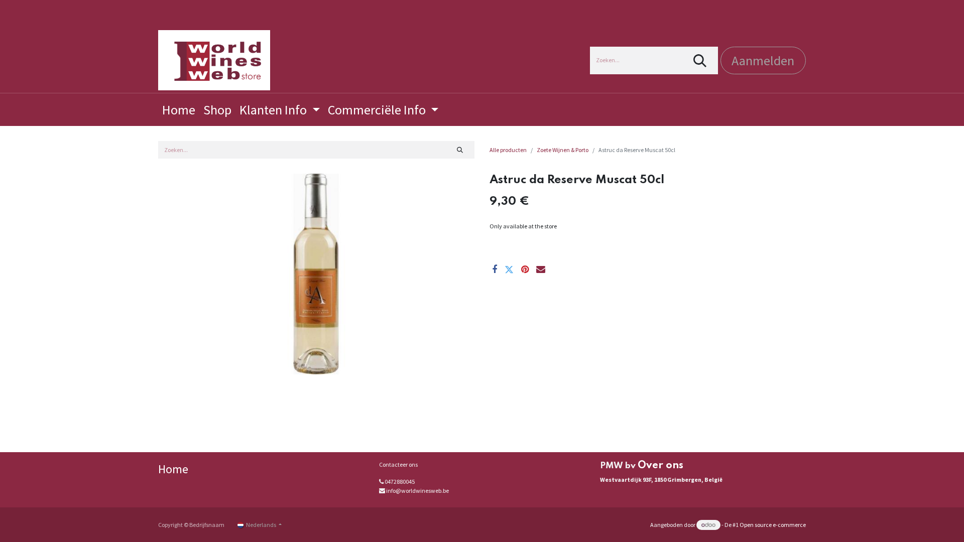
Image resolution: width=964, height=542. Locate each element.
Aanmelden (763, 60)
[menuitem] (178, 109)
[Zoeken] (700, 60)
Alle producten (508, 150)
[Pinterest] (525, 269)
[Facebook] (494, 269)
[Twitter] (509, 269)
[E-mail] (540, 269)
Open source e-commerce (773, 524)
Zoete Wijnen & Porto (562, 150)
